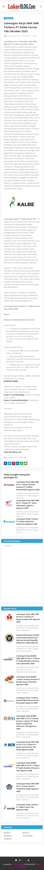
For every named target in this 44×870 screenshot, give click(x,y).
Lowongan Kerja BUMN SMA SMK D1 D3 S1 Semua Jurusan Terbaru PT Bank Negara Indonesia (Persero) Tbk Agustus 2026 (27, 722)
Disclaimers (8, 836)
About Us (26, 833)
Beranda (7, 833)
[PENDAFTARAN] (11, 381)
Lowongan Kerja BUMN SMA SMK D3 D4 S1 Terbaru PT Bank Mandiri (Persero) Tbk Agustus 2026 (28, 767)
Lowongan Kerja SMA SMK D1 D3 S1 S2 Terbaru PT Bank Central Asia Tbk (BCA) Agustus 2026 (27, 746)
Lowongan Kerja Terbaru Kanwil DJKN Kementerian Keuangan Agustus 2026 (27, 700)
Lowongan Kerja (15, 36)
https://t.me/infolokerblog (16, 400)
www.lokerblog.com (12, 452)
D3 (14, 457)
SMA (20, 457)
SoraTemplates (17, 864)
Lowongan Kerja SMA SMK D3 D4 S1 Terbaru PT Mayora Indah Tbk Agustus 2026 (28, 618)
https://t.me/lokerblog (14, 395)
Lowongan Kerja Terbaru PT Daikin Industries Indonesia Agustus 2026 (27, 521)
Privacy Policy (28, 836)
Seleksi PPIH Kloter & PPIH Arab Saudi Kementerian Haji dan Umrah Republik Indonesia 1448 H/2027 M (27, 639)
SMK (25, 457)
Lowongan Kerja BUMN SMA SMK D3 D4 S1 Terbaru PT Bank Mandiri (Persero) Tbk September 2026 (28, 660)
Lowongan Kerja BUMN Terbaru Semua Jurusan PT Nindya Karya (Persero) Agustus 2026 (28, 681)
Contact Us (8, 839)
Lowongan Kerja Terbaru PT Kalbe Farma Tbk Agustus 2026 (27, 807)
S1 (17, 457)
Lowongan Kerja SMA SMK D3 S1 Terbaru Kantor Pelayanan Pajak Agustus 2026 (27, 787)
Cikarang (9, 457)
